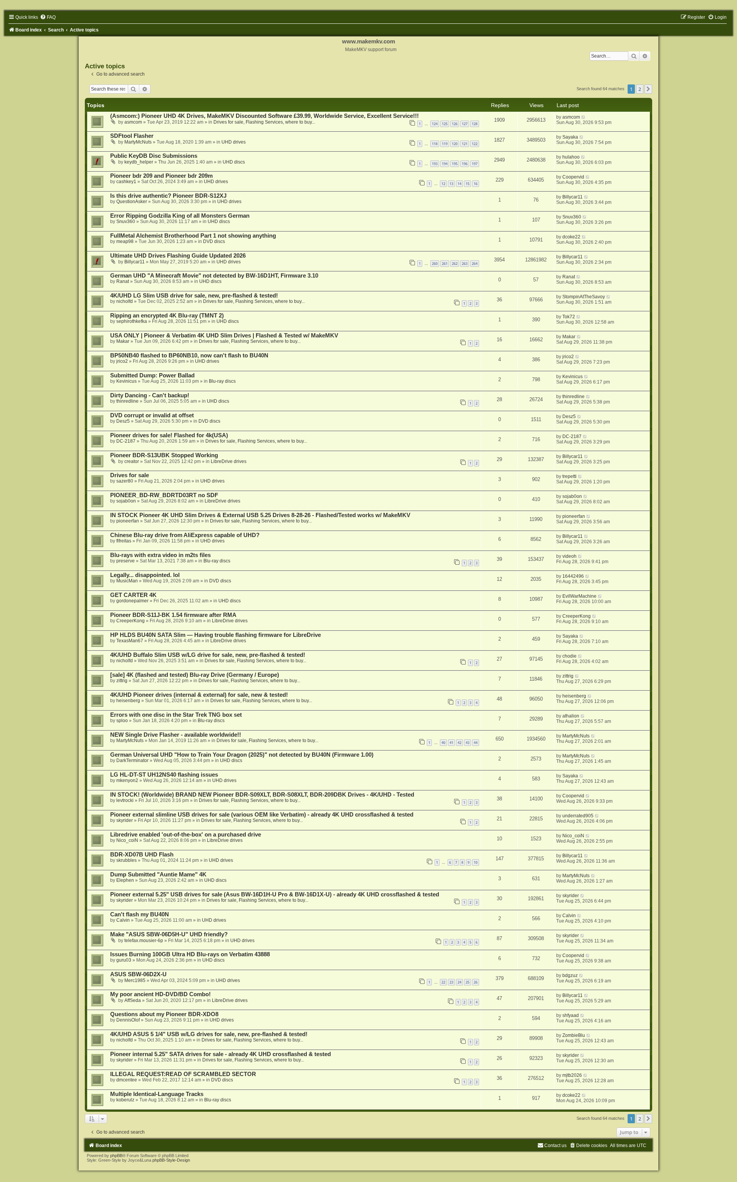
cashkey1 (126, 181)
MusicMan (127, 581)
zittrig (121, 680)
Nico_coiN (127, 840)
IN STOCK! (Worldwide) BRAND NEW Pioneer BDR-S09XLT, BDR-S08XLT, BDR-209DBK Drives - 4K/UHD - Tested (262, 795)
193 (435, 163)
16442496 (573, 576)
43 (467, 742)
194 (445, 163)
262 (455, 263)
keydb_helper (138, 162)
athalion (570, 716)
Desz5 (123, 421)
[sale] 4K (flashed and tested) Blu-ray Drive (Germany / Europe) (194, 675)
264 (475, 263)
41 (451, 742)
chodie (569, 656)
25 (467, 982)
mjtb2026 (572, 1075)
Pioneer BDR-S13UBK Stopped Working (164, 455)
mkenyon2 (127, 780)
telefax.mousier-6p (143, 940)
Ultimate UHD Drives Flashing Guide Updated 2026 (178, 256)
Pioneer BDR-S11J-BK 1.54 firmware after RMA (173, 615)
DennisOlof (128, 1020)
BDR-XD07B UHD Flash (142, 854)
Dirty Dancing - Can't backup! (149, 395)
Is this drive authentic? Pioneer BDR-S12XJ (168, 196)
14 (459, 183)
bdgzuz (570, 975)
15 (467, 183)
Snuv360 (125, 221)
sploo (122, 720)
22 (443, 982)
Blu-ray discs (222, 381)
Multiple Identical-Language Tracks (156, 1094)
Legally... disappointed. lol (145, 575)
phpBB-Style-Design (171, 1160)
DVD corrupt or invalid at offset (152, 415)
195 (455, 163)
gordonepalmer (132, 600)
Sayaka (570, 137)
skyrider (124, 820)
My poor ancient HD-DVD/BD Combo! (160, 994)
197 (475, 163)
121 (465, 143)
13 (451, 183)
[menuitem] (48, 17)
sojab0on (126, 501)
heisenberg (128, 700)
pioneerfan (127, 521)
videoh (569, 556)
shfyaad (570, 1015)
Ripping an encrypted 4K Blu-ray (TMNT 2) (167, 315)
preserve (125, 561)
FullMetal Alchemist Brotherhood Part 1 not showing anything (193, 236)
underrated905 (577, 815)
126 (455, 123)
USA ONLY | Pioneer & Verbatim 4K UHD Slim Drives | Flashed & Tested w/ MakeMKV (224, 335)
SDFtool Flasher (132, 136)
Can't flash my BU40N (139, 914)
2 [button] (639, 89)
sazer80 (124, 481)
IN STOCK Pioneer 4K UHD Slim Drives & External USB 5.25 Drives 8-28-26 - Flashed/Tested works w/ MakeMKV (260, 515)
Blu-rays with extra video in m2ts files (160, 555)
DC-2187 (126, 441)
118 (435, 143)
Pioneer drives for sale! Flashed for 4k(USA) (169, 435)
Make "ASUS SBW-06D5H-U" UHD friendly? (169, 934)
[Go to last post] (583, 117)
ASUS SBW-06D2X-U (138, 974)
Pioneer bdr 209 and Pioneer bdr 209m (161, 176)
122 (475, 143)
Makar (122, 341)
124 (435, 123)
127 (465, 123)
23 (451, 982)
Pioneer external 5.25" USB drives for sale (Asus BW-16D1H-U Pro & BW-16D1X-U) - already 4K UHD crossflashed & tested (274, 894)
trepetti (569, 476)
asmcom (133, 122)
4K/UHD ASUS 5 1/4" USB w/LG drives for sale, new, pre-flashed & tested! (208, 1034)
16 (476, 183)
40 (443, 742)
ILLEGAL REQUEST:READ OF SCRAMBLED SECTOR (183, 1074)
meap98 (125, 241)
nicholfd (124, 301)
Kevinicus (126, 381)
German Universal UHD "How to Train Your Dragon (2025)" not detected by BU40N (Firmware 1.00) (241, 755)
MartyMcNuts (138, 142)
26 (476, 982)
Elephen (125, 880)
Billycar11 (572, 197)
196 (465, 163)
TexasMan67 (129, 640)
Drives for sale (129, 475)
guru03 (123, 960)
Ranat (122, 281)
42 (459, 742)
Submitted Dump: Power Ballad (152, 375)
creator (131, 461)
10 (476, 862)
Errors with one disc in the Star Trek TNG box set (176, 715)
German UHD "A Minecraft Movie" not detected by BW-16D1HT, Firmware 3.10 (214, 276)
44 (476, 742)
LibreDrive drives (228, 461)
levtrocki (125, 800)
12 (443, 183)
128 (475, 123)
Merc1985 (134, 980)
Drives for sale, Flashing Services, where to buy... (264, 122)
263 (465, 263)
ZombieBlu (573, 1035)
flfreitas (123, 541)
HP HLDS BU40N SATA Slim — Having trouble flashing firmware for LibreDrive (215, 635)
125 (445, 123)
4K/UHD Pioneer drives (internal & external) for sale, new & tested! (199, 695)
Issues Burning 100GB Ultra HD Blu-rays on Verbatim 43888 (190, 954)
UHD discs (234, 162)
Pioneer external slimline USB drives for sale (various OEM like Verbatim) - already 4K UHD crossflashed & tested (261, 815)
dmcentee (126, 1080)
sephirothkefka (131, 321)
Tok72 (568, 316)
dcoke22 (571, 237)
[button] (648, 89)
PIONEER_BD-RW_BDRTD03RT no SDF (164, 495)
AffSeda (132, 1000)
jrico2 (122, 361)
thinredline (127, 401)
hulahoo (571, 157)
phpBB (116, 1155)
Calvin (123, 920)
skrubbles (126, 860)
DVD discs (214, 241)
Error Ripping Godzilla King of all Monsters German (180, 216)
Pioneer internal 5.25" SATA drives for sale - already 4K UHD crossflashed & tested (220, 1054)
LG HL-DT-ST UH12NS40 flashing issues (164, 775)
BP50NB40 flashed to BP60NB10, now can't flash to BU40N (189, 355)
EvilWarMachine (579, 596)
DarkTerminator (132, 760)
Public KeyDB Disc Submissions (153, 156)
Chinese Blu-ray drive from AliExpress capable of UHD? (184, 535)
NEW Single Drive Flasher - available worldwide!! (175, 735)
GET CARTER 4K (133, 595)
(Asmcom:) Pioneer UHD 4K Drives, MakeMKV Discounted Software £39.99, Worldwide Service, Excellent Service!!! (264, 116)
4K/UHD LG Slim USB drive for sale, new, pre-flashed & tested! (194, 296)
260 (435, 263)
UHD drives (233, 142)
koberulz (125, 1100)
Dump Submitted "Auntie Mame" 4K (158, 874)
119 (445, 143)
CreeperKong (130, 620)
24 (459, 982)
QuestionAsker (131, 201)
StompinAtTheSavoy (583, 296)
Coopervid (573, 177)
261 (445, 263)
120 (455, 143)
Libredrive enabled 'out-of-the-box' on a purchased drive (185, 835)
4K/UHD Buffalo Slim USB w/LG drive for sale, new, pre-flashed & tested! (207, 655)
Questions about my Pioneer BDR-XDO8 (164, 1014)
